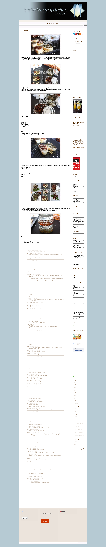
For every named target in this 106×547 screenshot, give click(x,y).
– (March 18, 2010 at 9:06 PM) (37, 356)
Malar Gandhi (29, 308)
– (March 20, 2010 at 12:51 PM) (33, 451)
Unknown (28, 400)
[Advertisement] (80, 66)
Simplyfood (28, 458)
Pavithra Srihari (29, 380)
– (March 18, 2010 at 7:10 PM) (35, 350)
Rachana (28, 467)
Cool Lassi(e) (29, 320)
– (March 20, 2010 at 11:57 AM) (33, 448)
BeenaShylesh (29, 423)
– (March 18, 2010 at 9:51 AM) (36, 253)
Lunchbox (31, 20)
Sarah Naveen (29, 263)
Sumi (28, 346)
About (26, 20)
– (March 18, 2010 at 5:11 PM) (38, 342)
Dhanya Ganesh (29, 383)
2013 (74, 395)
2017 (74, 389)
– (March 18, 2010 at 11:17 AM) (36, 298)
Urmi (28, 451)
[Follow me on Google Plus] (78, 34)
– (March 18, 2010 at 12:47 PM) (34, 312)
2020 (74, 384)
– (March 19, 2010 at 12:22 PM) (33, 386)
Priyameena (28, 257)
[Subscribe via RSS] (80, 34)
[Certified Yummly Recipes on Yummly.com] (78, 344)
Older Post (64, 504)
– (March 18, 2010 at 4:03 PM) (35, 335)
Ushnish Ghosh (29, 324)
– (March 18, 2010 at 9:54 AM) (33, 260)
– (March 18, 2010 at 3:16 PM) (36, 324)
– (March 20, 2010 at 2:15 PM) (34, 454)
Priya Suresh (29, 408)
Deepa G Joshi (29, 415)
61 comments (37, 246)
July (75, 409)
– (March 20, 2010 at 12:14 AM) (36, 415)
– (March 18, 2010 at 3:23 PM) (39, 330)
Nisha (28, 364)
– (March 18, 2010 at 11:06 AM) (33, 286)
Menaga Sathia (29, 305)
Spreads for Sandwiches (33, 31)
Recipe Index (38, 20)
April (75, 414)
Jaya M (28, 312)
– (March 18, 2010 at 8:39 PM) (38, 353)
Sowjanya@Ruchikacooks (31, 330)
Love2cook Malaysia (30, 353)
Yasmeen (28, 481)
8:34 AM (33, 246)
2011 (74, 398)
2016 (74, 390)
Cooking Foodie (29, 429)
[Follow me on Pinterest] (76, 34)
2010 (74, 400)
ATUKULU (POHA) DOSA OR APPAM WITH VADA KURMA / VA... (79, 437)
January (76, 441)
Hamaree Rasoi (29, 289)
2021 (74, 382)
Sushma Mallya (29, 253)
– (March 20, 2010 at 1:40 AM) (35, 426)
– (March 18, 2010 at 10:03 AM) (36, 263)
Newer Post (25, 504)
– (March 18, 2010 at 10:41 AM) (36, 274)
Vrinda (28, 317)
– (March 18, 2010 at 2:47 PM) (35, 320)
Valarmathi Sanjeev (30, 461)
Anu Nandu (28, 360)
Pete (27, 448)
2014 (74, 393)
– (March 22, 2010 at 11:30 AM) (38, 478)
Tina (27, 286)
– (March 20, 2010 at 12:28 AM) (36, 423)
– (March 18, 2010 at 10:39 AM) (37, 271)
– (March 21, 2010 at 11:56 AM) (34, 467)
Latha (28, 267)
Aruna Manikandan (30, 437)
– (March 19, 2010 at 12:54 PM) (36, 389)
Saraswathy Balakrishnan (30, 283)
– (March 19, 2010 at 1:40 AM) (34, 368)
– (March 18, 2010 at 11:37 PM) (35, 360)
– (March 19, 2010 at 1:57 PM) (33, 403)
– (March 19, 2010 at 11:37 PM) (33, 411)
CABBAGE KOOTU (77, 426)
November (76, 403)
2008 (74, 444)
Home (22, 20)
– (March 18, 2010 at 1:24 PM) (33, 317)
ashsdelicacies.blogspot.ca (31, 302)
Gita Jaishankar (29, 298)
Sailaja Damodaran (30, 271)
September (76, 406)
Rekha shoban (29, 350)
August (76, 408)
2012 (74, 397)
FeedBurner (80, 44)
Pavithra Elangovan (30, 478)
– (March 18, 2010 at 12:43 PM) (36, 308)
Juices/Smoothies (45, 20)
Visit (45, 518)
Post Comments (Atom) (47, 505)
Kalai (28, 386)
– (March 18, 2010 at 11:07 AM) (36, 289)
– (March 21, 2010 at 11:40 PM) (36, 472)
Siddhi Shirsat (29, 335)
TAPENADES (25, 30)
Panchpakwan (29, 389)
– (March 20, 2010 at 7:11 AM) (35, 432)
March (76, 416)
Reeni (28, 377)
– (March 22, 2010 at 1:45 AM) (39, 475)
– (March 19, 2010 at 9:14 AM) (33, 374)
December (76, 401)
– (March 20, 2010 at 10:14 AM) (38, 437)
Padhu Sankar (29, 371)
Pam (27, 393)
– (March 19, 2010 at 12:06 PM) (36, 383)
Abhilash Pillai (29, 274)
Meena (28, 403)
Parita (28, 464)
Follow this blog (78, 350)
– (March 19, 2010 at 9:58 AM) (36, 380)
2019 (74, 385)
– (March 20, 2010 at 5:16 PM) (35, 458)
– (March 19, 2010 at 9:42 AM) (33, 377)
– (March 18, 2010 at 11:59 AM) (39, 302)
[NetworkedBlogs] (78, 348)
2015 (74, 392)
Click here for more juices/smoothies (78, 147)
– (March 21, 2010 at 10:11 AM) (34, 464)
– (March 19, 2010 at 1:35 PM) (34, 400)
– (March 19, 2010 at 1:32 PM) (33, 397)
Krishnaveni (29, 426)
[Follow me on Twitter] (74, 34)
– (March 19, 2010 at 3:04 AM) (36, 371)
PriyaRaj (28, 368)
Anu (27, 397)
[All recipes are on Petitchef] (45, 522)
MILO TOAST (77, 420)
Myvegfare (28, 432)
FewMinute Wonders (30, 342)
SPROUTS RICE (77, 431)
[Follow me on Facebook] (82, 34)
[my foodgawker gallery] (78, 176)
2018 (74, 387)
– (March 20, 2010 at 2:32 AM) (36, 429)
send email (41, 246)
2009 (74, 442)
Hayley (28, 445)
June (75, 411)
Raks (27, 411)
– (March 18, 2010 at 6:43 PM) (33, 346)
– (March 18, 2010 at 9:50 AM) (36, 250)
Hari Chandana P (29, 250)
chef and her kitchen (30, 356)
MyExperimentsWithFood (31, 475)
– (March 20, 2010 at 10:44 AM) (34, 445)
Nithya (28, 260)
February (76, 439)
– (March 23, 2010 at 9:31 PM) (34, 481)
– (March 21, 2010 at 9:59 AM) (37, 461)
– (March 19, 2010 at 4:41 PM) (35, 408)
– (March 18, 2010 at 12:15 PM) (36, 305)
